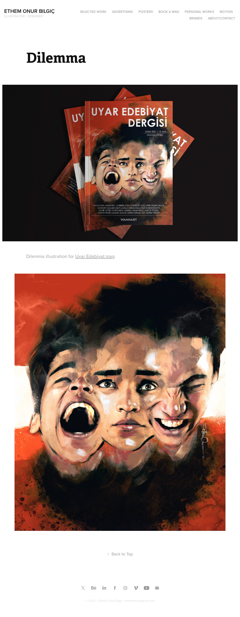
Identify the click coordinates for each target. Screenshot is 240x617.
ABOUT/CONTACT (221, 18)
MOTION (226, 11)
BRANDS (195, 18)
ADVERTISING (122, 11)
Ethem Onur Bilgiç (29, 11)
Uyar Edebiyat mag (95, 256)
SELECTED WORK (93, 11)
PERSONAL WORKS (199, 11)
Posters (146, 11)
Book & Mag (168, 11)
